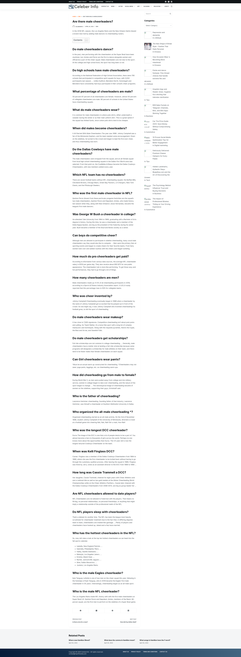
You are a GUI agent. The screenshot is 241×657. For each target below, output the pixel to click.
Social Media (129, 6)
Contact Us (109, 1)
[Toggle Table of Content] (85, 40)
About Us (72, 1)
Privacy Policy (82, 1)
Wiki (97, 26)
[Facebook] (165, 1)
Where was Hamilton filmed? (79, 640)
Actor (121, 6)
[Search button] (170, 14)
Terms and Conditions (96, 1)
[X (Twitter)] (168, 1)
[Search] (171, 6)
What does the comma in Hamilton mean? (119, 640)
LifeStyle (167, 6)
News (112, 6)
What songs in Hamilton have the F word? (155, 640)
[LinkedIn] (128, 610)
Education (157, 6)
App (138, 6)
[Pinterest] (171, 1)
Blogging (147, 6)
